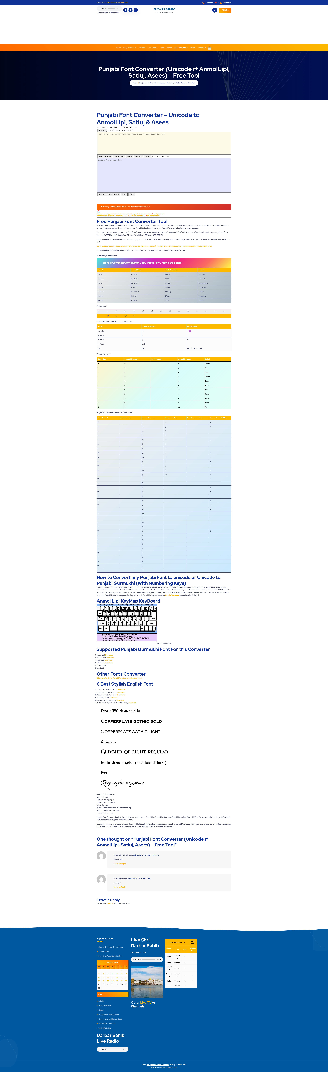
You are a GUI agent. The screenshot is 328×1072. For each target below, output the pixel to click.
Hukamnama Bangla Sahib (108, 1014)
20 (112, 981)
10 (99, 977)
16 (126, 977)
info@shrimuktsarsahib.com (158, 1065)
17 (99, 981)
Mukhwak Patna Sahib (106, 1023)
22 (122, 981)
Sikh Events (152, 48)
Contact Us (201, 48)
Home (118, 48)
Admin (101, 1001)
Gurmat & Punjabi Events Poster (111, 947)
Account (228, 3)
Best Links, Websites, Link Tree (110, 956)
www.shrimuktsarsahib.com (117, 3)
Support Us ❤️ (211, 3)
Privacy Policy (103, 951)
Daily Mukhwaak (104, 1006)
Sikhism (141, 48)
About (192, 48)
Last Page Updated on (108, 255)
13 (112, 977)
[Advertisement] (164, 31)
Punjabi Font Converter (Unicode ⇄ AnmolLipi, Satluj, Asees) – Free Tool (167, 83)
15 (121, 977)
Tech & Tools (165, 48)
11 (103, 977)
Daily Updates (128, 48)
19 (108, 981)
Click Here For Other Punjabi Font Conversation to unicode (119, 678)
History (101, 1010)
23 (126, 981)
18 (103, 981)
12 (108, 977)
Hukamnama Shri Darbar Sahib (110, 1019)
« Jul (100, 994)
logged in (110, 903)
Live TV (145, 1002)
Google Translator (172, 595)
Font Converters (180, 48)
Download (109, 655)
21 (117, 981)
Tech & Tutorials (104, 1028)
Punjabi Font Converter (140, 207)
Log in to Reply (120, 864)
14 (117, 977)
